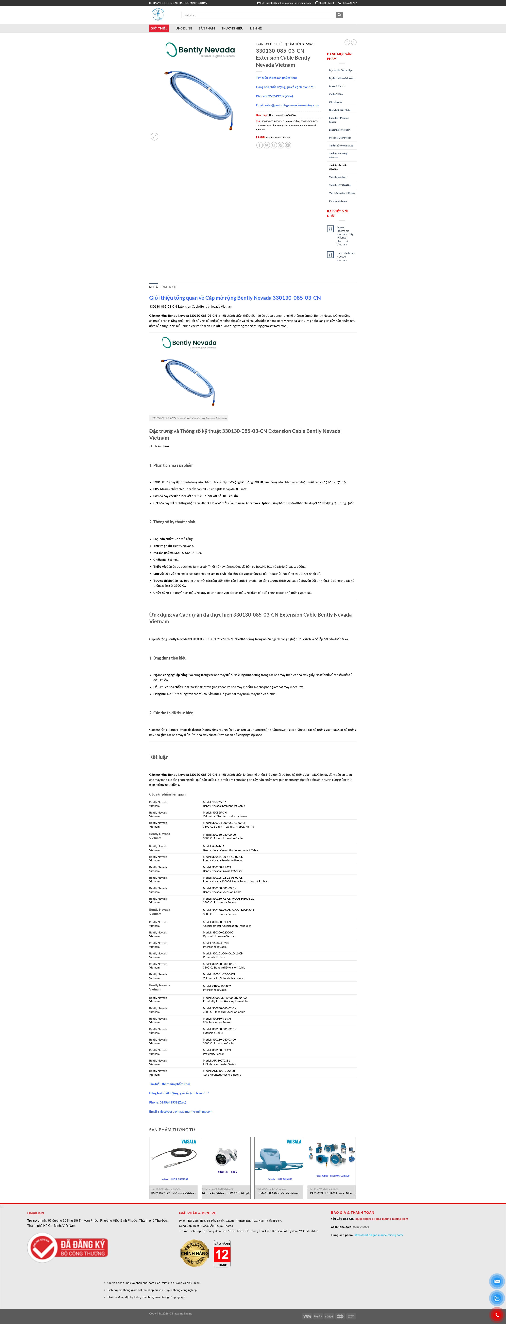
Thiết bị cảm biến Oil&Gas (294, 44)
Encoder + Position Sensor (339, 119)
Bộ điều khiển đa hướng (342, 78)
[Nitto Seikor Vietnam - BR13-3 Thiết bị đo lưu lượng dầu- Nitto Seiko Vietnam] (226, 1161)
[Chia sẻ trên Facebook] (259, 145)
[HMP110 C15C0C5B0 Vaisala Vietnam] (173, 1161)
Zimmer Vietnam (338, 201)
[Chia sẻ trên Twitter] (266, 145)
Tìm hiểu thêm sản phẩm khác (276, 77)
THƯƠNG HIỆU (232, 28)
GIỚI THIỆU (159, 28)
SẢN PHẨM (207, 28)
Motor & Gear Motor (340, 137)
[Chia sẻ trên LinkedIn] (288, 145)
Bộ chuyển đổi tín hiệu (341, 70)
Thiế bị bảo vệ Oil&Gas (341, 145)
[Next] (356, 1170)
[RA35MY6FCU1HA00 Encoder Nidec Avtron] (331, 1161)
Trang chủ (264, 44)
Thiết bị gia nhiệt (338, 177)
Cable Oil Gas (336, 94)
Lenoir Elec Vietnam (339, 129)
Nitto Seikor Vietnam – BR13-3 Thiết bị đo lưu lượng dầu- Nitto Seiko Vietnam (226, 1193)
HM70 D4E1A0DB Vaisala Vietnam (279, 1193)
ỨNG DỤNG (184, 28)
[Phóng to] (154, 137)
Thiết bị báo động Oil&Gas (338, 155)
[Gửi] (339, 15)
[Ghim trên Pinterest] (281, 145)
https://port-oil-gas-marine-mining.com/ (378, 1235)
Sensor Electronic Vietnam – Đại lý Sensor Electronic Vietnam (345, 235)
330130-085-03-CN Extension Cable (280, 121)
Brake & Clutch (337, 86)
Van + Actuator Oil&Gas (342, 192)
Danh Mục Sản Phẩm (340, 109)
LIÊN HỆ (256, 28)
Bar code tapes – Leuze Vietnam (346, 256)
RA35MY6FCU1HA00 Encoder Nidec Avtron (331, 1193)
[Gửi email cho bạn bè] (274, 145)
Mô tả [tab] (153, 287)
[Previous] (149, 1170)
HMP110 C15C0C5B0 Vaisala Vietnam (173, 1193)
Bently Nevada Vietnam (278, 137)
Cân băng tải (335, 102)
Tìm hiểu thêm (159, 446)
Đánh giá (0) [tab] (168, 287)
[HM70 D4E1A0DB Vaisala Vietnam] (279, 1161)
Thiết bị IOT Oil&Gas (340, 184)
